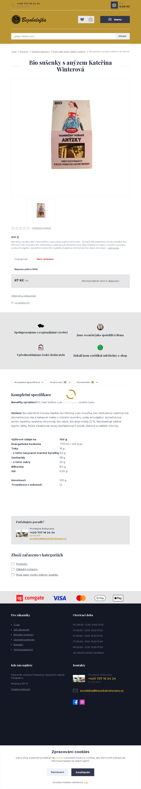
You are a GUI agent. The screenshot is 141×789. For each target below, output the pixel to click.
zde (86, 782)
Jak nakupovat (21, 629)
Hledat (122, 36)
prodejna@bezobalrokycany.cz (48, 538)
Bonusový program (24, 634)
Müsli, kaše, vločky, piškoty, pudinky (69, 51)
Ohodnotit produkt (41, 228)
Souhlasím (83, 772)
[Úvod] (29, 19)
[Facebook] (76, 702)
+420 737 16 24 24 (28, 3)
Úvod (14, 51)
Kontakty (18, 644)
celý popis (113, 248)
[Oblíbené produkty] (82, 19)
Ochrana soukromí (23, 649)
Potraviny (24, 51)
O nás (17, 624)
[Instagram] (83, 702)
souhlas (59, 757)
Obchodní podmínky (24, 639)
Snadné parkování (20, 689)
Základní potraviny (41, 51)
